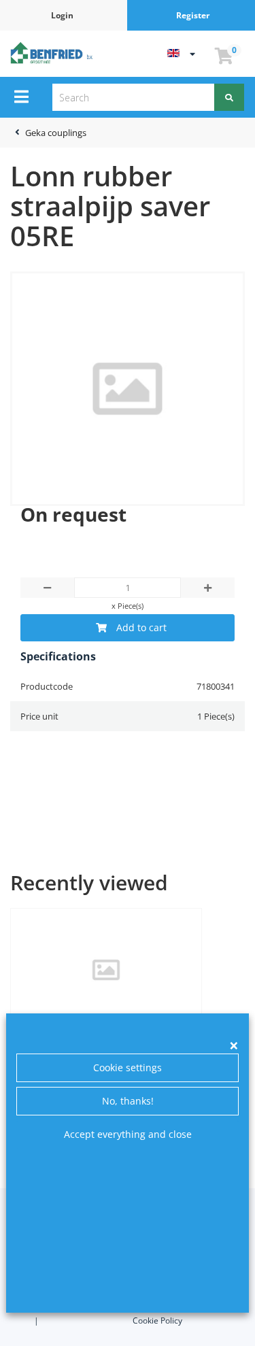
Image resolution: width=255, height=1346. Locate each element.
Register (192, 15)
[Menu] (21, 96)
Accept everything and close (128, 1134)
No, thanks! (128, 1100)
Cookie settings (127, 1067)
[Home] (53, 52)
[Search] (229, 97)
